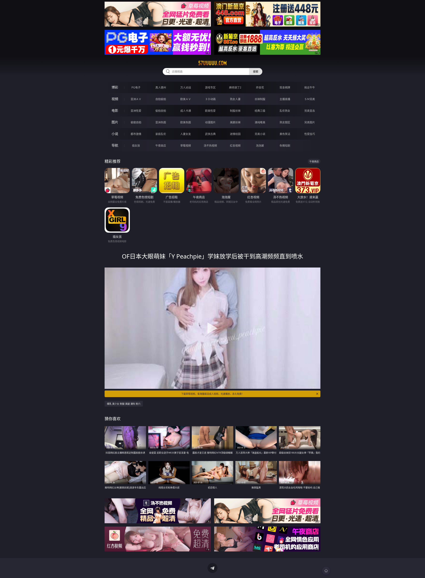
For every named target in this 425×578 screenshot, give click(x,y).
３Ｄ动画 (210, 99)
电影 (115, 110)
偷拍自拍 (160, 111)
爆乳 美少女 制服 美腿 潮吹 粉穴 (123, 403)
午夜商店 (160, 145)
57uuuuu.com (212, 63)
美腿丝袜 (235, 122)
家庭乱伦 (160, 134)
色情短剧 (285, 145)
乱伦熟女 (285, 111)
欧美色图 (185, 122)
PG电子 (135, 87)
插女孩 (136, 145)
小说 (115, 134)
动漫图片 (210, 122)
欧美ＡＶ (185, 99)
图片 (115, 122)
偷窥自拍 (136, 122)
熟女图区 (285, 122)
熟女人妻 (235, 99)
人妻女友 (185, 134)
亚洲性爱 (136, 111)
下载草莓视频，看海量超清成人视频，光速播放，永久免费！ (212, 393)
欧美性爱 (210, 111)
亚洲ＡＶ (136, 99)
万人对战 (185, 87)
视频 (115, 99)
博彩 (115, 87)
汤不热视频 (210, 145)
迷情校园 (235, 134)
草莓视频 (185, 145)
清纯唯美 (260, 122)
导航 (115, 145)
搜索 (255, 71)
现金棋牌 (285, 87)
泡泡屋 (260, 145)
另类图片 (309, 122)
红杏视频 (235, 145)
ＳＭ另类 (309, 99)
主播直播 (285, 99)
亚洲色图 (160, 122)
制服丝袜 (235, 111)
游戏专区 (210, 87)
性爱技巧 (309, 134)
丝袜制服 (260, 99)
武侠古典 (210, 134)
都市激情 (136, 134)
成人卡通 (185, 111)
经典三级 (260, 111)
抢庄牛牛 (309, 87)
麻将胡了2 (235, 87)
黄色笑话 (285, 134)
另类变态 (309, 111)
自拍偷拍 (160, 99)
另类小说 (260, 134)
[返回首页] (326, 571)
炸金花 (260, 87)
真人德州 (160, 87)
